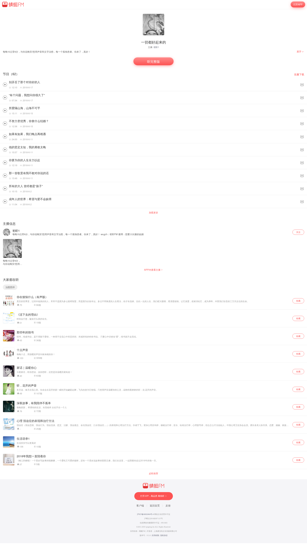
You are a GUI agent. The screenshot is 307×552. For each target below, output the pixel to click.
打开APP (297, 4)
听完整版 (153, 61)
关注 (298, 232)
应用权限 (155, 535)
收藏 (298, 300)
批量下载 (299, 74)
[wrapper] (153, 276)
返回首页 (155, 505)
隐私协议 (164, 535)
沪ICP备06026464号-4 (145, 514)
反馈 (168, 505)
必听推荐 (153, 473)
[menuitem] (300, 51)
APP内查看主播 (152, 269)
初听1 (156, 47)
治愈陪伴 (10, 287)
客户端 (140, 505)
